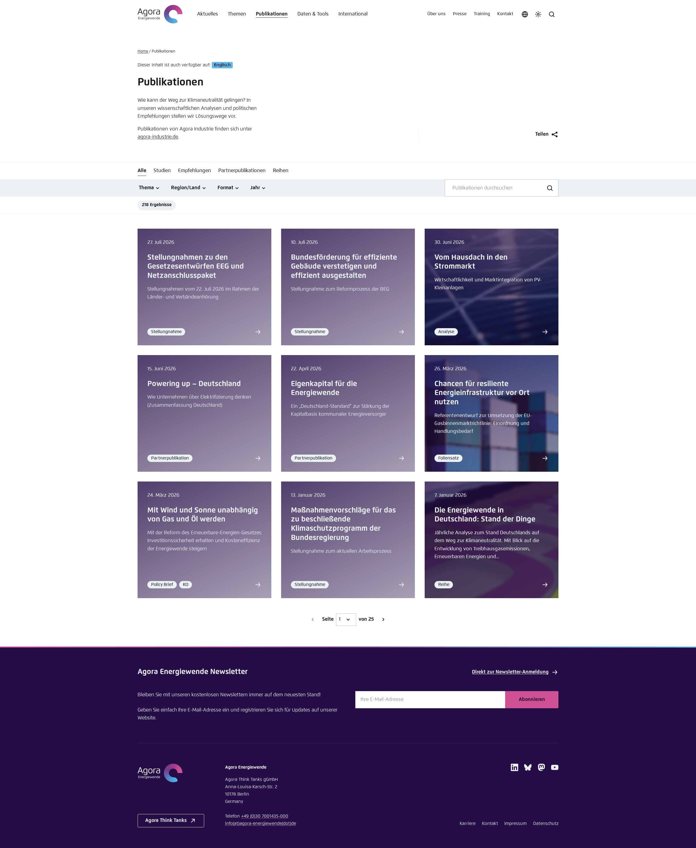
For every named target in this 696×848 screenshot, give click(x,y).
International (353, 14)
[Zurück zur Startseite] (160, 14)
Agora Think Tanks (166, 820)
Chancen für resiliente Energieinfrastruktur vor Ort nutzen (482, 393)
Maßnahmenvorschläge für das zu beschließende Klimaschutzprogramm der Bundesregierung (343, 524)
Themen (237, 14)
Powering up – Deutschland (194, 384)
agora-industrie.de (158, 137)
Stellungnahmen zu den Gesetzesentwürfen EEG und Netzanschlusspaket (195, 267)
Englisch (222, 65)
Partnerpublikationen (242, 170)
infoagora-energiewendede (260, 824)
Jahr (255, 187)
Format (225, 187)
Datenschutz (545, 824)
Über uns (436, 14)
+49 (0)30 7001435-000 (264, 816)
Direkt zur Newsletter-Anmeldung (510, 672)
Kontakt (505, 14)
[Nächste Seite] (383, 619)
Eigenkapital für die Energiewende (324, 388)
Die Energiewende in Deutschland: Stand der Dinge (484, 515)
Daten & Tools (313, 14)
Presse (460, 14)
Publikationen (272, 14)
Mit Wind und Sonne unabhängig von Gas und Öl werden (202, 515)
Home (143, 51)
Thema (146, 187)
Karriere (468, 824)
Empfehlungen (194, 170)
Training (482, 14)
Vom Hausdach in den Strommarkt (471, 262)
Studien (162, 170)
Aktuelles (207, 14)
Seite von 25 (348, 619)
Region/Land (185, 187)
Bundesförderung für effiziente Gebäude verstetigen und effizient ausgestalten (344, 267)
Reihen (280, 170)
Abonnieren (532, 699)
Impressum (515, 824)
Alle (142, 170)
